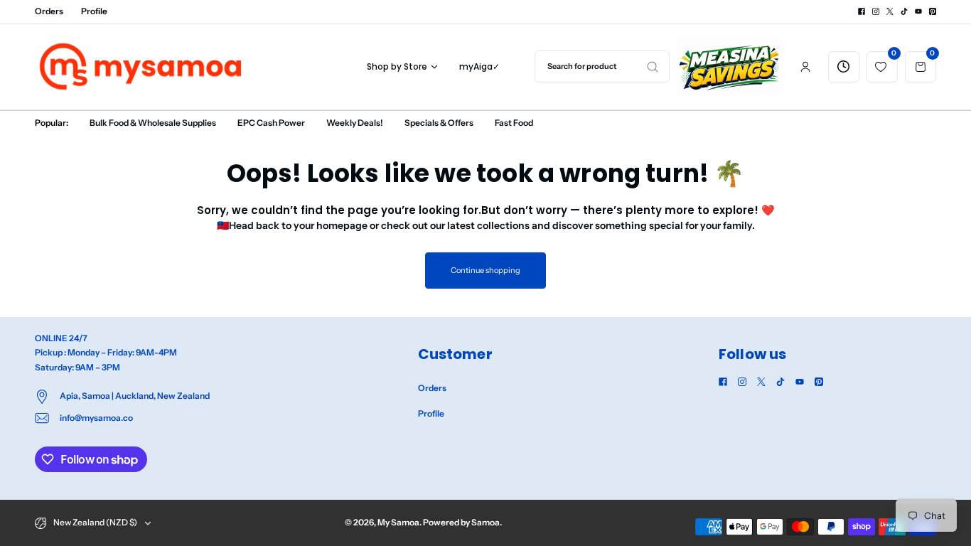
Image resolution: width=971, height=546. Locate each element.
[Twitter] (890, 11)
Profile (94, 11)
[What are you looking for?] (652, 66)
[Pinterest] (932, 11)
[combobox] (602, 66)
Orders (49, 11)
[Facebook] (861, 11)
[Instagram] (875, 11)
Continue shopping (485, 270)
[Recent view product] (843, 66)
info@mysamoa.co (96, 417)
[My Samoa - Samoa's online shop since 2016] (141, 66)
